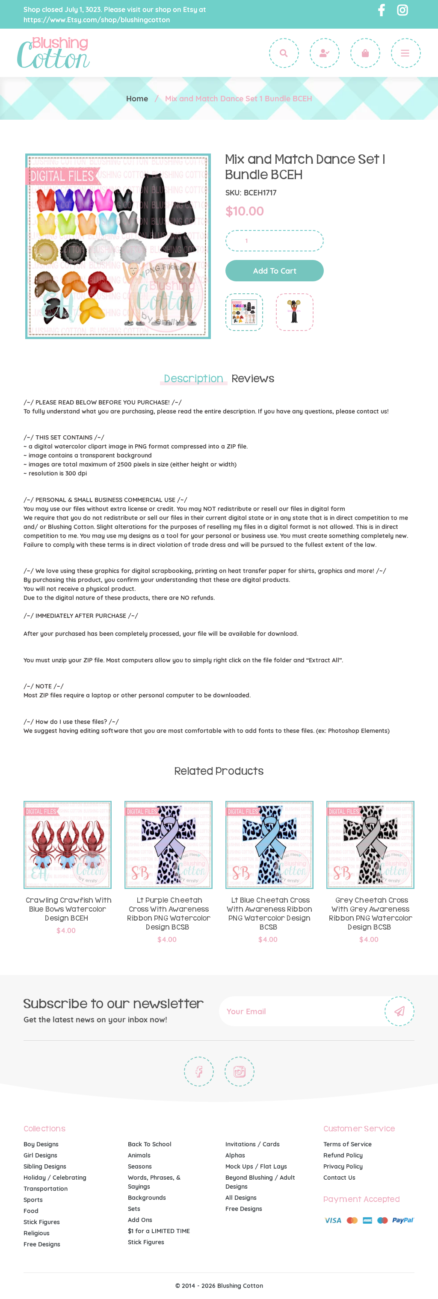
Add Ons (140, 1220)
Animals (139, 1155)
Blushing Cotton (240, 1286)
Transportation (46, 1189)
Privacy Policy (343, 1166)
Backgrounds (147, 1198)
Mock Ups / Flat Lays (256, 1166)
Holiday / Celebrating (55, 1177)
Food (31, 1211)
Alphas (235, 1155)
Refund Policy (343, 1155)
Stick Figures (42, 1222)
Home (137, 98)
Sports (33, 1200)
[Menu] (406, 53)
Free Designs (42, 1244)
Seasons (140, 1166)
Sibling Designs (45, 1166)
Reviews (253, 379)
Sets (134, 1209)
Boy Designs (41, 1144)
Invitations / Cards (252, 1144)
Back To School (150, 1144)
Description (193, 379)
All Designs (241, 1198)
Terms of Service (347, 1144)
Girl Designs (40, 1155)
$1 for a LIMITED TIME (159, 1231)
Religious (37, 1233)
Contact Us (339, 1177)
